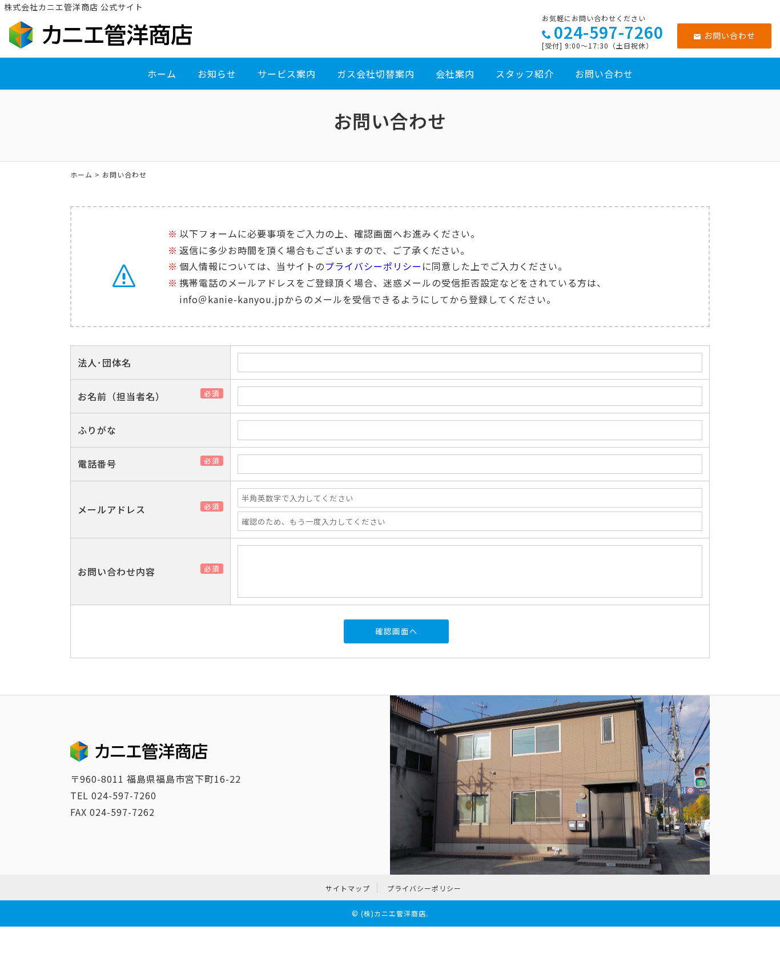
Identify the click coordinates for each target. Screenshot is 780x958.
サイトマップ (347, 888)
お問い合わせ (729, 35)
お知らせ (217, 73)
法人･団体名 (104, 362)
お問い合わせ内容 (121, 571)
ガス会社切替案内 (376, 73)
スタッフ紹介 (525, 73)
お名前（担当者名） (126, 396)
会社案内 (455, 73)
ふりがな (97, 430)
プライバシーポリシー (373, 266)
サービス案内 (287, 73)
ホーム (161, 73)
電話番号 (102, 463)
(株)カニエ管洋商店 (393, 913)
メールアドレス (116, 509)
